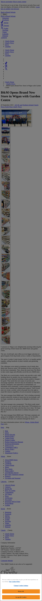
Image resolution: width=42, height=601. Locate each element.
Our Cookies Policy (14, 581)
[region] (21, 587)
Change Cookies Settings (21, 585)
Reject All (21, 591)
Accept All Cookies (20, 597)
